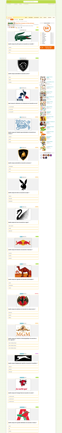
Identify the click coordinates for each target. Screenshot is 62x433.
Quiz (10, 21)
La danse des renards (50, 131)
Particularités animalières (49, 112)
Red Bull (10, 258)
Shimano (10, 369)
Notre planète (16, 19)
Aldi (9, 428)
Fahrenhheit (44, 36)
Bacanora (10, 312)
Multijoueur (36, 17)
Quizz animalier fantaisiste (49, 137)
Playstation (10, 201)
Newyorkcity (36, 24)
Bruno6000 (44, 34)
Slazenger (10, 371)
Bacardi (10, 315)
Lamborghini (11, 166)
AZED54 (43, 37)
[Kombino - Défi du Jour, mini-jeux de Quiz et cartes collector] (21, 19)
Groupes (49, 17)
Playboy (10, 196)
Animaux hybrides (50, 141)
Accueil (8, 21)
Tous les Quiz (9, 17)
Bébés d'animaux (49, 106)
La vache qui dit (11, 396)
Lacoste (10, 47)
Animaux (12, 19)
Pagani (10, 79)
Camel (10, 282)
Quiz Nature (13, 21)
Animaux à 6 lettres (50, 101)
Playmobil (10, 198)
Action (10, 426)
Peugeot (10, 82)
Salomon (10, 366)
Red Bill (10, 255)
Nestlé (10, 139)
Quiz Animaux (17, 21)
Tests (31, 17)
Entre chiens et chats (50, 116)
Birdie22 (43, 41)
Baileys (10, 317)
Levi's (10, 52)
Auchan (10, 431)
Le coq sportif (11, 111)
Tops (41, 17)
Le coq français (11, 106)
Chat (54, 17)
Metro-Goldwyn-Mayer (12, 345)
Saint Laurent (11, 225)
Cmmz (43, 42)
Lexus (10, 171)
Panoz (10, 77)
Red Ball (10, 253)
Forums (45, 17)
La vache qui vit (11, 401)
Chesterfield (11, 285)
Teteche (43, 35)
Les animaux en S (49, 146)
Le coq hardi (11, 109)
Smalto (10, 228)
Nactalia (10, 136)
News (26, 17)
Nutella (10, 141)
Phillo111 (43, 43)
